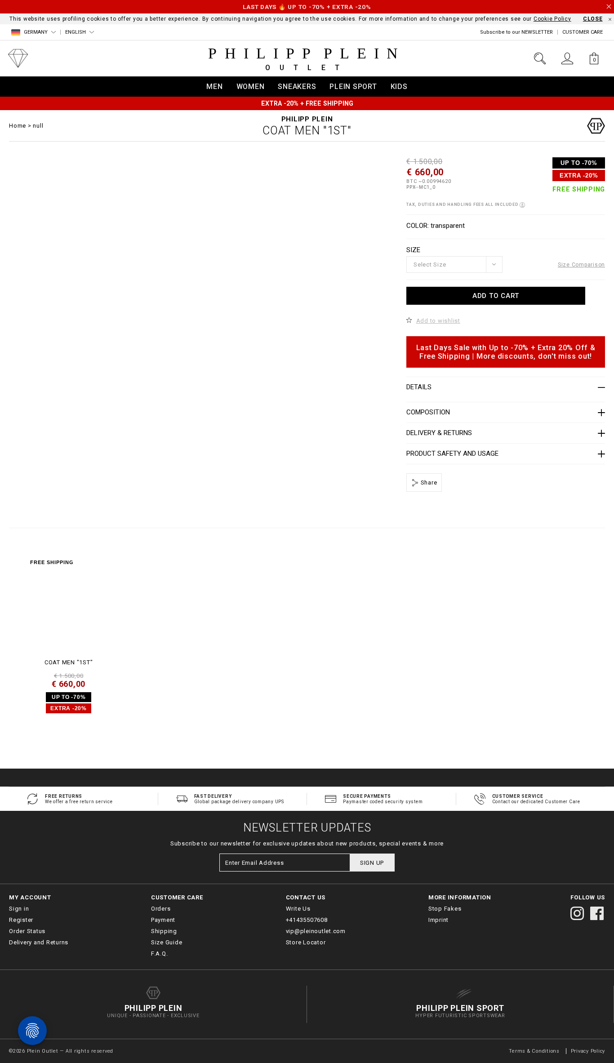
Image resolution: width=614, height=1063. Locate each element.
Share (428, 482)
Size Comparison (581, 265)
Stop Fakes (445, 908)
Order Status (27, 931)
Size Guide (166, 942)
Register (21, 919)
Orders (161, 908)
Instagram (577, 913)
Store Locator (306, 942)
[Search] (539, 58)
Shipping (164, 931)
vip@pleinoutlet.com (316, 931)
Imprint (438, 919)
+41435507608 (307, 919)
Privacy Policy (588, 1051)
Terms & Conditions (535, 1051)
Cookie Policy (552, 19)
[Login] (567, 58)
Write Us (298, 908)
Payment (163, 919)
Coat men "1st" (68, 662)
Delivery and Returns (38, 942)
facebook (597, 913)
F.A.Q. (159, 953)
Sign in (19, 908)
